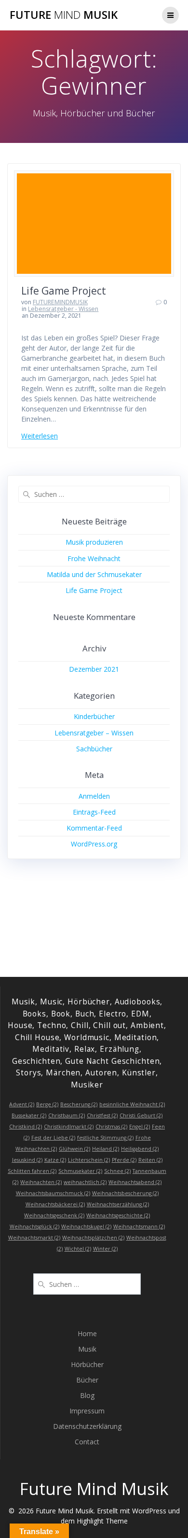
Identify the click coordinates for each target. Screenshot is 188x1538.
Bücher (87, 1379)
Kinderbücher (94, 716)
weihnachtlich (85, 1182)
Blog (87, 1395)
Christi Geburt (141, 1115)
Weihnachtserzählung (118, 1204)
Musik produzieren (94, 542)
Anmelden (94, 796)
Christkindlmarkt (69, 1126)
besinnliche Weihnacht (132, 1104)
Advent (21, 1104)
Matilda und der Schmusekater (94, 574)
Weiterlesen (39, 435)
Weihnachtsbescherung (125, 1193)
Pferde (124, 1160)
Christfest (102, 1115)
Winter (105, 1248)
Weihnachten (41, 1182)
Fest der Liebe (53, 1137)
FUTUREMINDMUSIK (60, 302)
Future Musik (64, 15)
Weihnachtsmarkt (34, 1237)
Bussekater (29, 1115)
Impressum (87, 1410)
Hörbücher (87, 1364)
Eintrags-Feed (94, 812)
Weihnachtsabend (134, 1182)
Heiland (105, 1148)
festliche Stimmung (105, 1137)
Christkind (25, 1126)
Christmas (111, 1126)
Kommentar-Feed (94, 827)
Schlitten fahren (32, 1171)
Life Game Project (63, 290)
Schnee (117, 1171)
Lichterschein (89, 1160)
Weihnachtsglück (34, 1226)
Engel (139, 1126)
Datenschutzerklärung (87, 1426)
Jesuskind (27, 1160)
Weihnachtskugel (86, 1226)
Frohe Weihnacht (94, 558)
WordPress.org (94, 843)
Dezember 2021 (94, 669)
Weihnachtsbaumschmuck (53, 1193)
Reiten (150, 1160)
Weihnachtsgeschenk (54, 1215)
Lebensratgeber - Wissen (63, 309)
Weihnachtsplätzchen (93, 1237)
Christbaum (66, 1115)
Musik (87, 1349)
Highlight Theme (102, 1520)
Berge (47, 1104)
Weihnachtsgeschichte (118, 1215)
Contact (87, 1441)
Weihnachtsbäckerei (55, 1204)
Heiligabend (140, 1148)
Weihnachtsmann (139, 1226)
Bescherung (78, 1104)
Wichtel (78, 1248)
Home (87, 1333)
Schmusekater (80, 1171)
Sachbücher (94, 748)
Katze (55, 1160)
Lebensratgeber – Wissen (94, 732)
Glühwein (74, 1148)
